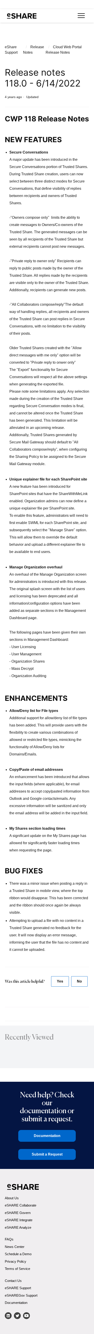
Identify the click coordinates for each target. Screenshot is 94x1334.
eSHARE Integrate (18, 1220)
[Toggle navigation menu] (81, 16)
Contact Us (13, 1281)
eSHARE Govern (18, 1213)
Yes (60, 981)
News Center (14, 1247)
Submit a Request (47, 1154)
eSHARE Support (18, 1288)
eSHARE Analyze (18, 1227)
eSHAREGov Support (21, 1295)
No (79, 981)
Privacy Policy (15, 1261)
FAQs (9, 1239)
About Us (12, 1198)
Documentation (47, 1136)
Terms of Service (17, 1269)
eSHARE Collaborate (20, 1205)
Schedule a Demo (18, 1254)
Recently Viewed (29, 1037)
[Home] (22, 16)
